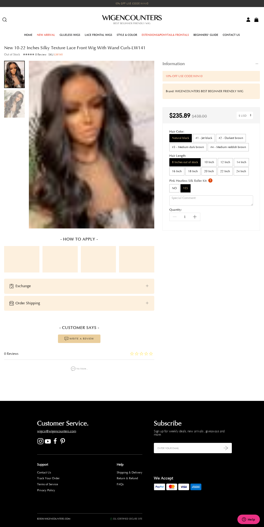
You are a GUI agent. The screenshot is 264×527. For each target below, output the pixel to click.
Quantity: (175, 210)
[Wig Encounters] (132, 20)
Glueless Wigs (70, 35)
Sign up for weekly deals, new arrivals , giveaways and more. (189, 433)
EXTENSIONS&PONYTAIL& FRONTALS (165, 35)
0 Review (40, 54)
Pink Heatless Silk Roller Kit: (188, 181)
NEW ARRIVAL (46, 35)
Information (174, 63)
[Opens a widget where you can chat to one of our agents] (248, 520)
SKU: (55, 54)
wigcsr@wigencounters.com (56, 431)
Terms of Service (47, 484)
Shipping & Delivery (129, 472)
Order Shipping (27, 303)
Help (120, 464)
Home (28, 35)
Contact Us (231, 35)
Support (42, 464)
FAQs (120, 484)
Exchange (22, 286)
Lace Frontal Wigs (98, 35)
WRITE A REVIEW (81, 338)
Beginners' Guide (205, 35)
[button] (148, 144)
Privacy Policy (46, 490)
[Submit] (226, 448)
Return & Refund (127, 478)
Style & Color (127, 35)
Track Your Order (48, 478)
